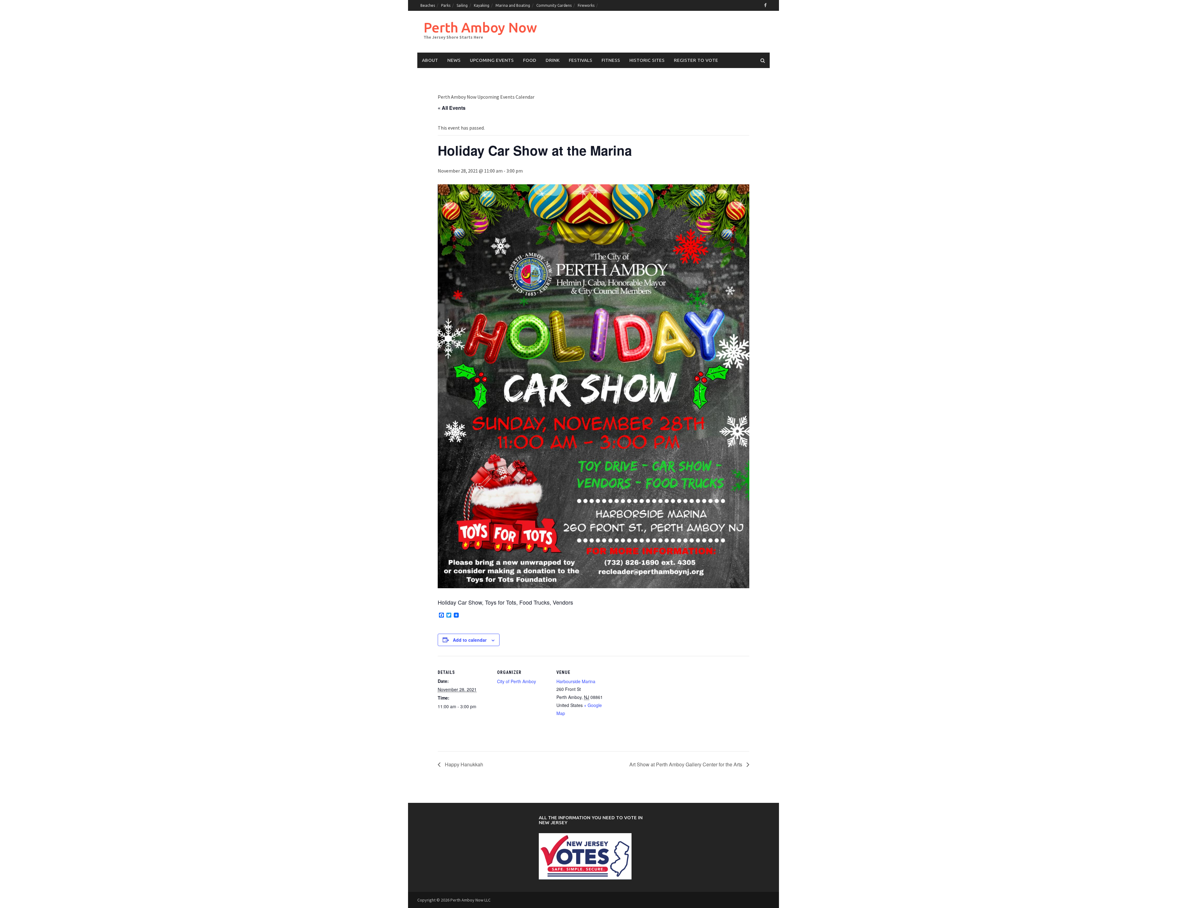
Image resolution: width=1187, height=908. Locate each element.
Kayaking (481, 5)
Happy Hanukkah (463, 764)
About (430, 60)
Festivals (580, 60)
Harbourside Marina (575, 681)
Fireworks (586, 5)
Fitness (611, 60)
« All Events (452, 107)
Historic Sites (647, 60)
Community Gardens (554, 5)
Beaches (427, 5)
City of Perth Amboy (516, 681)
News (454, 60)
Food (529, 60)
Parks (445, 5)
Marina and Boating (513, 5)
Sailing (462, 5)
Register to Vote (696, 60)
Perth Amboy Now (480, 27)
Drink (552, 60)
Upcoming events (492, 60)
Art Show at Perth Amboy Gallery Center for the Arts (686, 764)
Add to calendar (470, 640)
